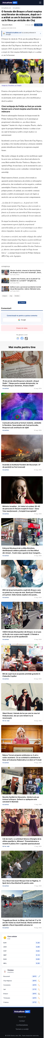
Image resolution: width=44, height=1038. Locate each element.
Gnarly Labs (14, 1035)
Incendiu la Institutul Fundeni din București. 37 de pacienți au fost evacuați (21, 466)
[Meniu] (40, 3)
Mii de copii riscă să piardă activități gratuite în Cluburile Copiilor (21, 675)
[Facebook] (22, 338)
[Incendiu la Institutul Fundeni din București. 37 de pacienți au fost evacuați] (22, 448)
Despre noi (22, 1017)
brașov (5, 296)
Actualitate (9, 2)
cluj (11, 296)
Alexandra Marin (7, 25)
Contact (22, 1021)
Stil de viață (5, 720)
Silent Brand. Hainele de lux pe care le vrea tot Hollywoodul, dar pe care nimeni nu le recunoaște (21, 715)
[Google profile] (17, 338)
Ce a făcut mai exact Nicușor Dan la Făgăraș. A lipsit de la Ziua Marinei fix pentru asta (21, 882)
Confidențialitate (22, 1025)
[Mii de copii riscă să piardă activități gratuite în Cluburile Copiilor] (22, 658)
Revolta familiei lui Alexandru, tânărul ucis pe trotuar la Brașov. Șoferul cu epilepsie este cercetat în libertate (20, 799)
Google (23, 320)
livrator (17, 296)
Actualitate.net (6, 8)
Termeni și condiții (22, 1029)
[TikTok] (26, 338)
